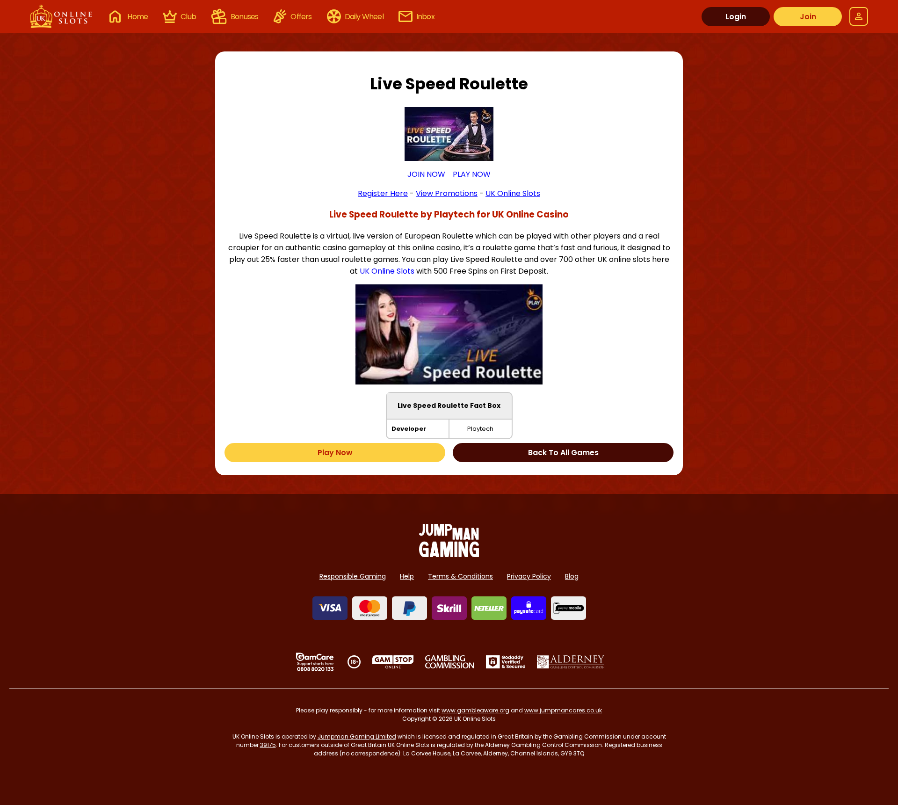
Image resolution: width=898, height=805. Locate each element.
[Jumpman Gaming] (449, 554)
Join (808, 16)
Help (407, 576)
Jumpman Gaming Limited (357, 736)
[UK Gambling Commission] (449, 661)
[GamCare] (315, 662)
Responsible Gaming (352, 576)
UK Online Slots (387, 271)
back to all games (563, 452)
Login (735, 16)
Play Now (335, 452)
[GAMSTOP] (393, 661)
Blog (572, 576)
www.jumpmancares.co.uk (563, 710)
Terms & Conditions (460, 576)
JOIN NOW (426, 174)
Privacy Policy (529, 576)
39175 (268, 745)
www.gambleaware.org (475, 710)
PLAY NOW (472, 174)
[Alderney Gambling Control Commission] (571, 661)
